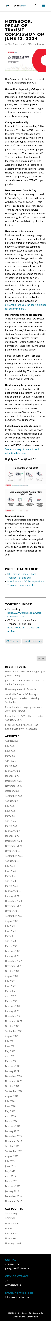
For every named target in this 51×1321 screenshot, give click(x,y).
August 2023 (11, 921)
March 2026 (11, 765)
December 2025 (13, 780)
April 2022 (10, 996)
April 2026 (10, 760)
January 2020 (12, 1131)
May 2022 (10, 991)
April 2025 (10, 821)
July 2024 (10, 865)
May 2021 (10, 1051)
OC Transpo (12, 641)
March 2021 (11, 1061)
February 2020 (12, 1126)
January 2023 (12, 956)
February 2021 (12, 1066)
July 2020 (10, 1101)
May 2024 (10, 876)
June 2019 (10, 1166)
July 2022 (10, 981)
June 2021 (10, 1046)
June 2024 (10, 871)
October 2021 (12, 1026)
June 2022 (10, 986)
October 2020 (12, 1086)
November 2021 (13, 1021)
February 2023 (12, 951)
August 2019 (11, 1156)
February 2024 (12, 890)
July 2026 (10, 745)
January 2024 (12, 896)
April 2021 (10, 1056)
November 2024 (13, 846)
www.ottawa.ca (13, 1284)
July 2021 (10, 1041)
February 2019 (12, 1186)
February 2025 (12, 830)
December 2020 (13, 1076)
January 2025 (12, 835)
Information (11, 1233)
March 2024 (11, 885)
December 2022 (13, 961)
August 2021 (11, 1036)
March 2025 (11, 825)
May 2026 (10, 755)
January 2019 (12, 1191)
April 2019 (10, 1176)
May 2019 (10, 1171)
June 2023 (10, 931)
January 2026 (12, 775)
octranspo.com (13, 304)
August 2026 (11, 740)
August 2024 (11, 860)
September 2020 (14, 1091)
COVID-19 (10, 1218)
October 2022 (12, 971)
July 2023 (10, 926)
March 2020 (11, 1121)
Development (12, 1223)
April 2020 (10, 1116)
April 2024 (10, 881)
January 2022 (12, 1011)
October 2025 (12, 790)
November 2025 (13, 785)
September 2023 (14, 915)
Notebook (39, 44)
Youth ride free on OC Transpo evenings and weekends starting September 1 (22, 698)
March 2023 (11, 946)
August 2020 (11, 1096)
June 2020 (10, 1106)
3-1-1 (8, 1280)
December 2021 (13, 1016)
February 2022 (12, 1006)
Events (8, 1228)
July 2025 (10, 805)
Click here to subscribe (17, 1297)
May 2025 (10, 815)
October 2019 (12, 1146)
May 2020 (10, 1111)
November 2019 (13, 1141)
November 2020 (13, 1081)
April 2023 (10, 941)
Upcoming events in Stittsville (20, 689)
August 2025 (11, 800)
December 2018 (13, 1196)
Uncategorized (13, 1243)
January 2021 (12, 1071)
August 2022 (11, 976)
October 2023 (12, 911)
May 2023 (10, 936)
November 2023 (13, 906)
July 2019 (10, 1161)
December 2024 (13, 840)
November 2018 (13, 1201)
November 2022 (13, 966)
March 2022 (11, 1001)
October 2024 (12, 851)
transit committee (32, 641)
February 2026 (12, 770)
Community (11, 1213)
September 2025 (14, 795)
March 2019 (11, 1181)
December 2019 (13, 1136)
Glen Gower (13, 44)
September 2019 (14, 1151)
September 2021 (14, 1031)
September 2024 (14, 855)
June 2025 (10, 810)
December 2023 (13, 901)
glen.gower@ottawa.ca (17, 1268)
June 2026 (10, 750)
